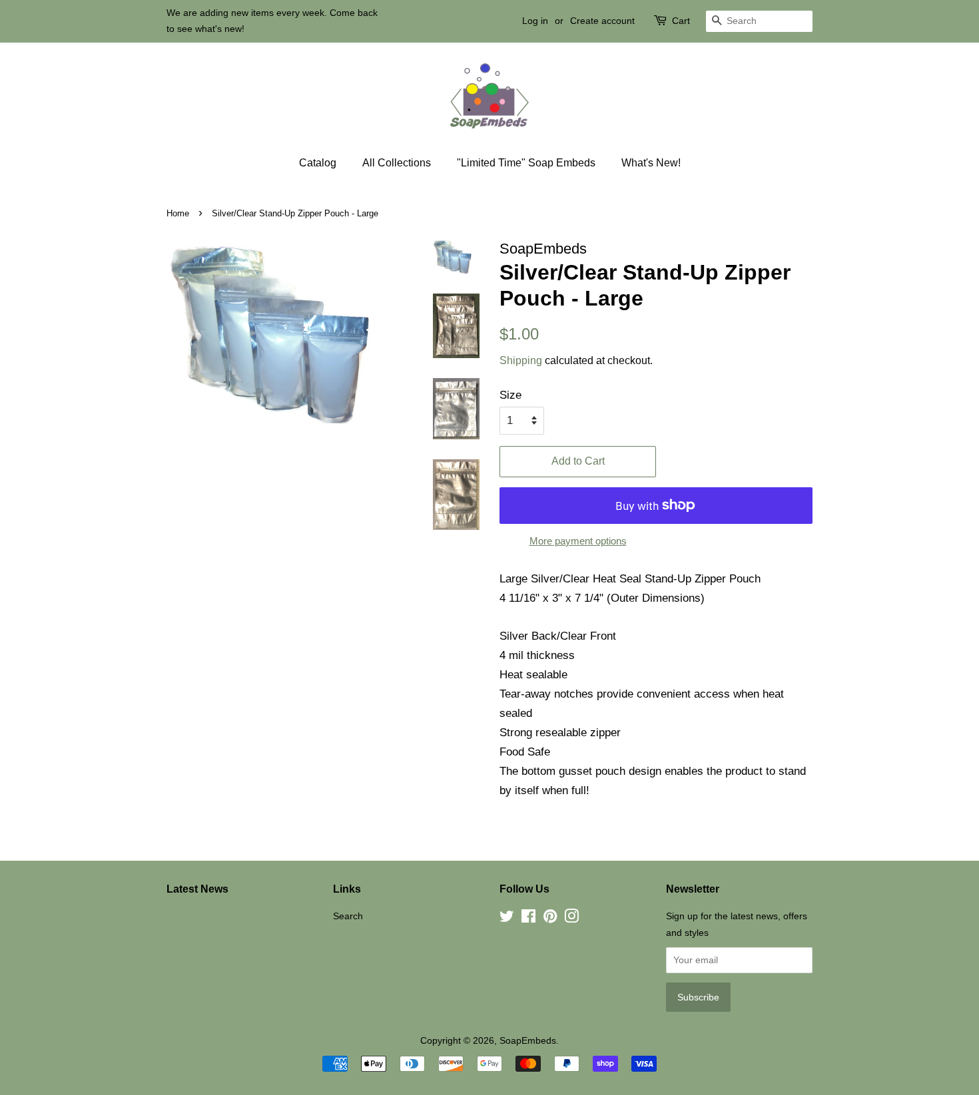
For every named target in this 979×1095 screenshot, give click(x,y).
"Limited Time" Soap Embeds (526, 162)
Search (348, 916)
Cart (681, 20)
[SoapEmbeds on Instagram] (571, 918)
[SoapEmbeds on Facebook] (528, 918)
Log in (535, 20)
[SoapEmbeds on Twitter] (506, 918)
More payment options (578, 541)
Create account (602, 20)
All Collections (396, 162)
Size (510, 395)
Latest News (197, 889)
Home (177, 213)
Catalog (317, 162)
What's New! (651, 162)
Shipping (520, 360)
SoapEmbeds (527, 1040)
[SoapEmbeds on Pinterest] (550, 918)
